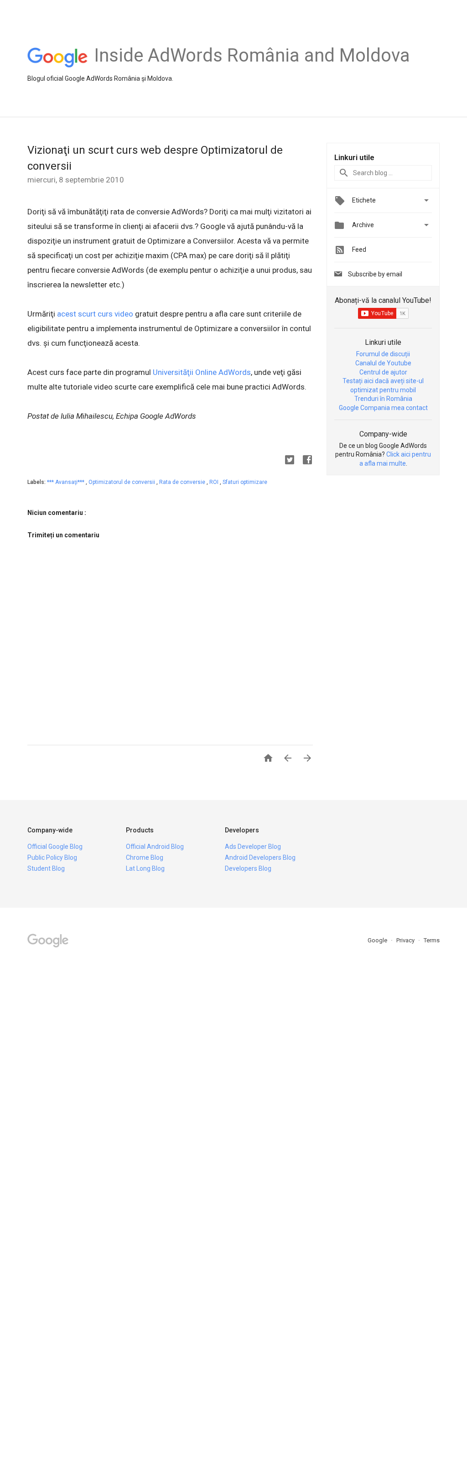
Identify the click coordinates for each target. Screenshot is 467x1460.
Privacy (406, 940)
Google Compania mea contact (383, 407)
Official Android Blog (155, 846)
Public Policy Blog (52, 857)
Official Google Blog (55, 846)
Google (378, 940)
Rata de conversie (183, 482)
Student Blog (46, 868)
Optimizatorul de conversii (122, 482)
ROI (214, 482)
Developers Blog (248, 868)
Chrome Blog (144, 857)
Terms (432, 940)
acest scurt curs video (95, 313)
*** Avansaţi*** (66, 482)
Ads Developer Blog (253, 846)
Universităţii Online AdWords (202, 372)
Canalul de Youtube (383, 363)
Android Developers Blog (260, 857)
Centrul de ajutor (383, 372)
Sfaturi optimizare (245, 482)
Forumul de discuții (383, 354)
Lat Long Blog (145, 868)
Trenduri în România (383, 398)
